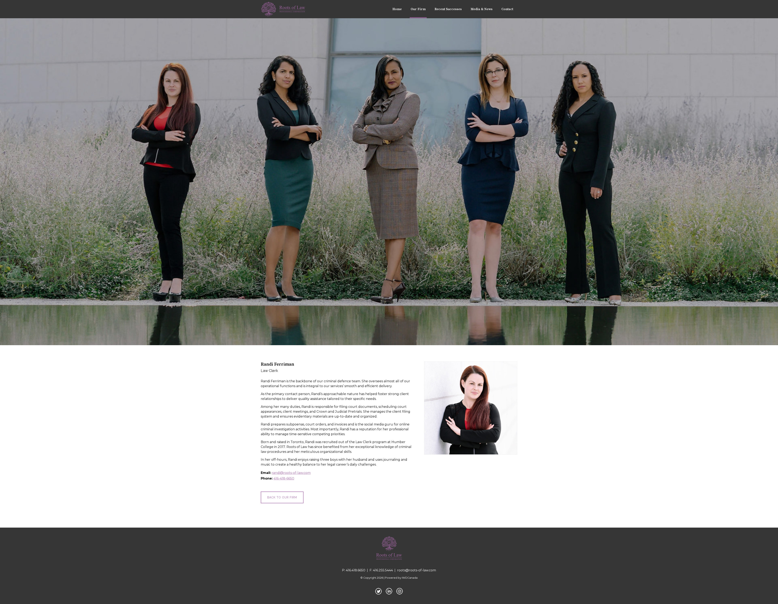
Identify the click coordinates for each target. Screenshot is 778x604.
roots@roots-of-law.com (416, 570)
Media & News (482, 9)
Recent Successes (448, 9)
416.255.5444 (383, 570)
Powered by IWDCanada (401, 577)
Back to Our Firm (282, 497)
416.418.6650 (355, 570)
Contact (507, 9)
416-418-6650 (284, 478)
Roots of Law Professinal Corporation (283, 9)
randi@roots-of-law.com (291, 473)
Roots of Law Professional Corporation (389, 548)
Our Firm (418, 9)
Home (397, 9)
